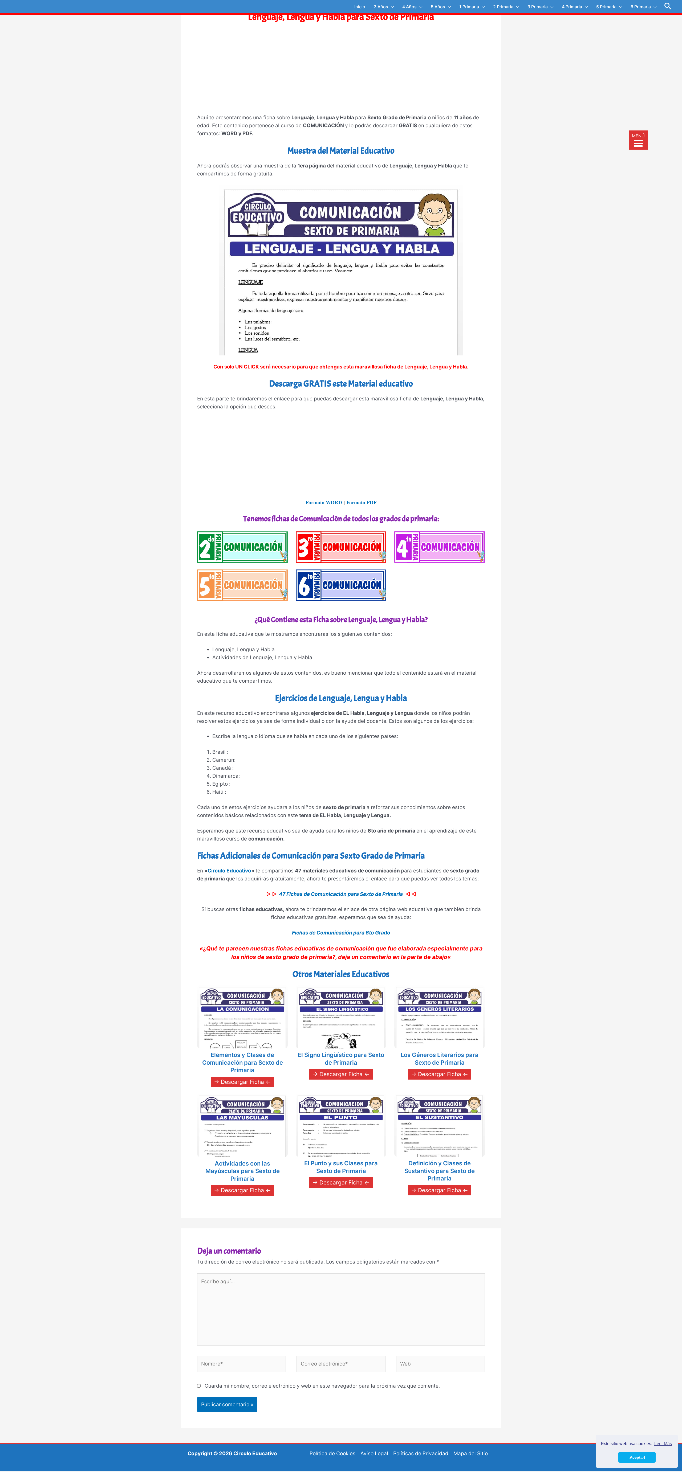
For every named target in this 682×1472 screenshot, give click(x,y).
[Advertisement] (341, 73)
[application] (391, 6)
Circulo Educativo (229, 871)
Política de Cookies (332, 1453)
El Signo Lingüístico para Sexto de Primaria (341, 1058)
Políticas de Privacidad (420, 1453)
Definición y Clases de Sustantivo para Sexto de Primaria (439, 1171)
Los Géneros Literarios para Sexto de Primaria (439, 1058)
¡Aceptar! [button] (636, 1457)
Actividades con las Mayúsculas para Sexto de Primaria (242, 1171)
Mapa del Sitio (470, 1453)
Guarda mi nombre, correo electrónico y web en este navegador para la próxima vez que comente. (322, 1386)
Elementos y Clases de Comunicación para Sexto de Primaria (242, 1062)
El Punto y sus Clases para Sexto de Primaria (341, 1167)
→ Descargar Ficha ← (242, 1082)
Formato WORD (324, 502)
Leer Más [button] (663, 1443)
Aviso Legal (374, 1453)
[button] (668, 6)
